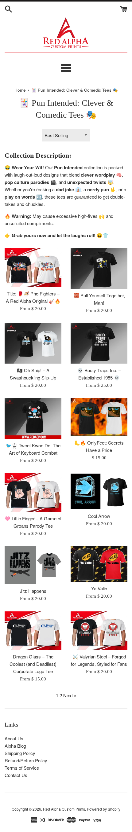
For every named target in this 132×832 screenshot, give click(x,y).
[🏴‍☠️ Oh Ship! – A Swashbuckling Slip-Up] (33, 343)
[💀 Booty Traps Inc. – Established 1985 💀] (99, 343)
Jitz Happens (33, 591)
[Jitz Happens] (33, 565)
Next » (69, 695)
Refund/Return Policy (26, 760)
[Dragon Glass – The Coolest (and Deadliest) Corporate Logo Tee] (33, 630)
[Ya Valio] (99, 564)
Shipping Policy (20, 753)
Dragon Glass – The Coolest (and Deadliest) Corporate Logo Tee (33, 663)
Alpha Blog (15, 745)
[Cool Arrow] (99, 491)
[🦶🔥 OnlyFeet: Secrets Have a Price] (99, 417)
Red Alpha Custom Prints (64, 809)
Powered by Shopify (103, 809)
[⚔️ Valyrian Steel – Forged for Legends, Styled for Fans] (99, 630)
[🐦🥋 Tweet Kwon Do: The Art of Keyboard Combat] (33, 418)
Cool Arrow (99, 516)
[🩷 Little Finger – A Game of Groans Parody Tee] (33, 492)
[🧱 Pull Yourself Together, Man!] (99, 268)
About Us (14, 738)
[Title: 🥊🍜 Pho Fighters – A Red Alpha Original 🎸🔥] (33, 267)
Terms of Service (22, 767)
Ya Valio (99, 588)
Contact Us (16, 775)
